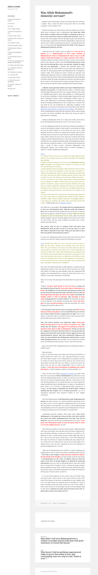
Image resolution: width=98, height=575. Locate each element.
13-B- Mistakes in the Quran (15, 72)
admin (55, 503)
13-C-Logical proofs (13, 75)
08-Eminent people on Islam (15, 45)
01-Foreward (11, 23)
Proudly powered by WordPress (49, 571)
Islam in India (14, 6)
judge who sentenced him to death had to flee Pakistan (57, 109)
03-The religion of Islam (14, 29)
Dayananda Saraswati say (68, 373)
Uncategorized (11, 88)
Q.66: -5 (43, 154)
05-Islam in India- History (14, 36)
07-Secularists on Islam (13, 42)
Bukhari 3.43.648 (65, 203)
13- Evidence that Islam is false (15, 65)
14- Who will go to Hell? (14, 77)
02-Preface (10, 26)
